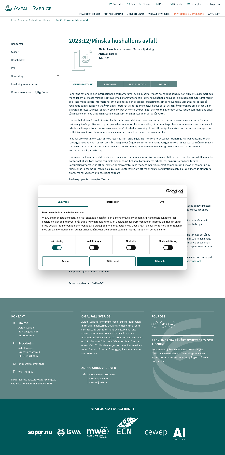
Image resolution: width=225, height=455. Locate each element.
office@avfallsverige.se (31, 363)
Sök (133, 4)
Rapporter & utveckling (29, 20)
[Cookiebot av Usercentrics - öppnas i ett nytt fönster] (168, 191)
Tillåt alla (160, 261)
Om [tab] (162, 201)
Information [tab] (112, 201)
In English (196, 4)
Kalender (118, 4)
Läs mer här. (158, 361)
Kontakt (178, 4)
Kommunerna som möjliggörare (29, 92)
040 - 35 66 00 (25, 371)
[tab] (83, 84)
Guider (14, 51)
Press (162, 4)
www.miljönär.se (98, 382)
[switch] (94, 247)
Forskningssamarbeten (24, 84)
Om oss (147, 4)
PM (13, 68)
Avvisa (65, 261)
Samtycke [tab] (63, 201)
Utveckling (17, 76)
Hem (13, 20)
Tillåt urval (113, 261)
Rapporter (48, 20)
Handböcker (18, 60)
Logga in (215, 4)
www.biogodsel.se (99, 378)
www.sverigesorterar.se (102, 374)
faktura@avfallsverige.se (42, 379)
